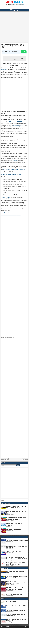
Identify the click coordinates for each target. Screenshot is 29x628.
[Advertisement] (14, 27)
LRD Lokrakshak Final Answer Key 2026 (15, 572)
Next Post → (25, 459)
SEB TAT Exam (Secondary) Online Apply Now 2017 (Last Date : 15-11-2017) (13, 45)
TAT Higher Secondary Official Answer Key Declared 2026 (16, 577)
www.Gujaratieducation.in (8, 169)
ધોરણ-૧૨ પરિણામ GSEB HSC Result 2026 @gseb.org (16, 620)
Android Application (6, 174)
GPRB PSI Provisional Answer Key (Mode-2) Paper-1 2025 (15, 582)
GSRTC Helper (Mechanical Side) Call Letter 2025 (16, 546)
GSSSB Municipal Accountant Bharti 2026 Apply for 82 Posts (16, 518)
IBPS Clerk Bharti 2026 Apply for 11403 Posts (15, 524)
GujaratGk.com (4, 69)
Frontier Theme (25, 626)
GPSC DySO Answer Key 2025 (14, 594)
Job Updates (15, 160)
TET (10, 121)
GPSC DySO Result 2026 (12, 602)
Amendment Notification (6, 212)
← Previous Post (4, 459)
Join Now (24, 51)
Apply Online (17, 215)
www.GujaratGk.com (20, 169)
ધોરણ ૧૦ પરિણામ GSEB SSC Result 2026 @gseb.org (15, 615)
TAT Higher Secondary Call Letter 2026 (17, 540)
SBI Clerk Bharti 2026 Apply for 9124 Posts (16, 512)
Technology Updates (6, 197)
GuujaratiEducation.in (18, 125)
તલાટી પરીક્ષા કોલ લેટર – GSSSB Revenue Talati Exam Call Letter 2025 (16, 558)
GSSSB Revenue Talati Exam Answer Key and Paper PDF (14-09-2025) (16, 588)
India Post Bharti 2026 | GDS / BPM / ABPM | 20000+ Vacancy (16, 507)
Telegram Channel (16, 174)
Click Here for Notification (7, 215)
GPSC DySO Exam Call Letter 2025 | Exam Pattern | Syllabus (16, 563)
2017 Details (19, 121)
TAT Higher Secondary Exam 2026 (15, 610)
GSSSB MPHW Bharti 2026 (13, 529)
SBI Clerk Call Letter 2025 (13, 551)
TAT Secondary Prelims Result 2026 (16, 606)
